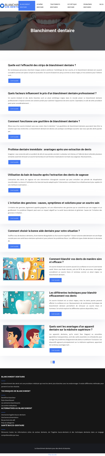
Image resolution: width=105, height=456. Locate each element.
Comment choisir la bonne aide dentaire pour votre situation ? (44, 230)
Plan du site (52, 455)
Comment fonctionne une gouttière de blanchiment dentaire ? (44, 121)
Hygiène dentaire (40, 5)
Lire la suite (14, 81)
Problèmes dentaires (87, 5)
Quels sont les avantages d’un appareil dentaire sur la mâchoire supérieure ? (71, 328)
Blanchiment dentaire (25, 5)
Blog (101, 4)
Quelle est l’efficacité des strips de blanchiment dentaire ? (42, 65)
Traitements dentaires (55, 5)
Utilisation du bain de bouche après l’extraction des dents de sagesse (48, 174)
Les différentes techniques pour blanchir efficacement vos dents (73, 294)
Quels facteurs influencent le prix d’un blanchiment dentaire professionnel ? (52, 93)
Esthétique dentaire (72, 5)
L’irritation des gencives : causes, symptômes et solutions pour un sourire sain (53, 202)
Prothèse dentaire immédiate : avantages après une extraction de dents (49, 149)
